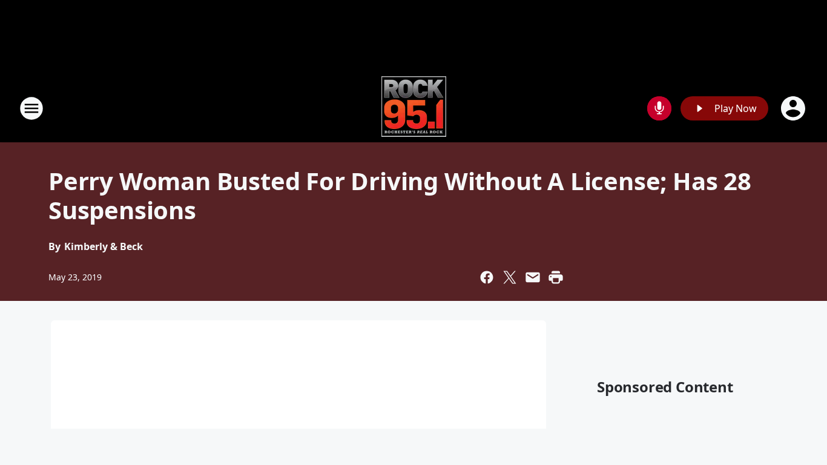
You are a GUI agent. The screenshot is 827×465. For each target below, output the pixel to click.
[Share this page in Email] (532, 277)
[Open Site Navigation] (31, 108)
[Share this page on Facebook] (486, 277)
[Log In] (794, 108)
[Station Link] (413, 108)
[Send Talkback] (659, 108)
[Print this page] (555, 277)
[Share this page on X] (509, 277)
